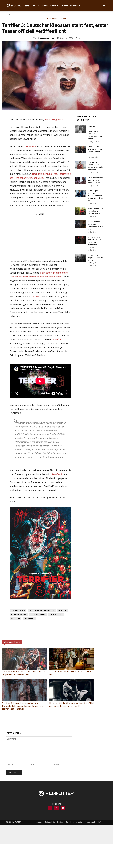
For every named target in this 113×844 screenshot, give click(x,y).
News (45, 5)
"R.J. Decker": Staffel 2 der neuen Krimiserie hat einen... (95, 166)
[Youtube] (63, 808)
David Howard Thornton (41, 610)
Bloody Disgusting (53, 119)
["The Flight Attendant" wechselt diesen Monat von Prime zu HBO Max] (80, 193)
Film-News (12, 15)
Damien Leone (18, 610)
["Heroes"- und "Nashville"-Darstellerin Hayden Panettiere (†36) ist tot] (80, 129)
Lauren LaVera (38, 614)
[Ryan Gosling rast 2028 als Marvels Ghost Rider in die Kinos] (80, 211)
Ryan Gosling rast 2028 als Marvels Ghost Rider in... (95, 211)
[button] (104, 5)
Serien (64, 5)
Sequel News (56, 614)
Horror (62, 610)
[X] (56, 808)
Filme (53, 5)
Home (36, 5)
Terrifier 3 (29, 618)
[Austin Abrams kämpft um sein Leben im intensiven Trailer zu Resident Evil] (80, 240)
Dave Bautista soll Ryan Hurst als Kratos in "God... (95, 180)
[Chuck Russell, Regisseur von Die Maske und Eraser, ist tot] (80, 258)
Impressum (38, 822)
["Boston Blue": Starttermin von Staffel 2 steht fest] (80, 149)
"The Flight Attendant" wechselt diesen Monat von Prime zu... (95, 196)
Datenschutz (50, 822)
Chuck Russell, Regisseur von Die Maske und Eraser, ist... (95, 259)
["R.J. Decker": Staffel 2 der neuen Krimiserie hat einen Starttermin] (80, 165)
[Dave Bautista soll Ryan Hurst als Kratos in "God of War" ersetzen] (80, 180)
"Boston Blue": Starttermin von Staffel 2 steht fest (95, 150)
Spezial (74, 5)
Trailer (63, 19)
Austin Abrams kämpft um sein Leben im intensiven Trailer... (94, 242)
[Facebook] (50, 808)
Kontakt (60, 822)
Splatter (15, 618)
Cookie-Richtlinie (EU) (92, 822)
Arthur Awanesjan (46, 38)
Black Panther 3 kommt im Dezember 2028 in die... (95, 225)
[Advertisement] (40, 235)
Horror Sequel (19, 614)
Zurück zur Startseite (74, 822)
